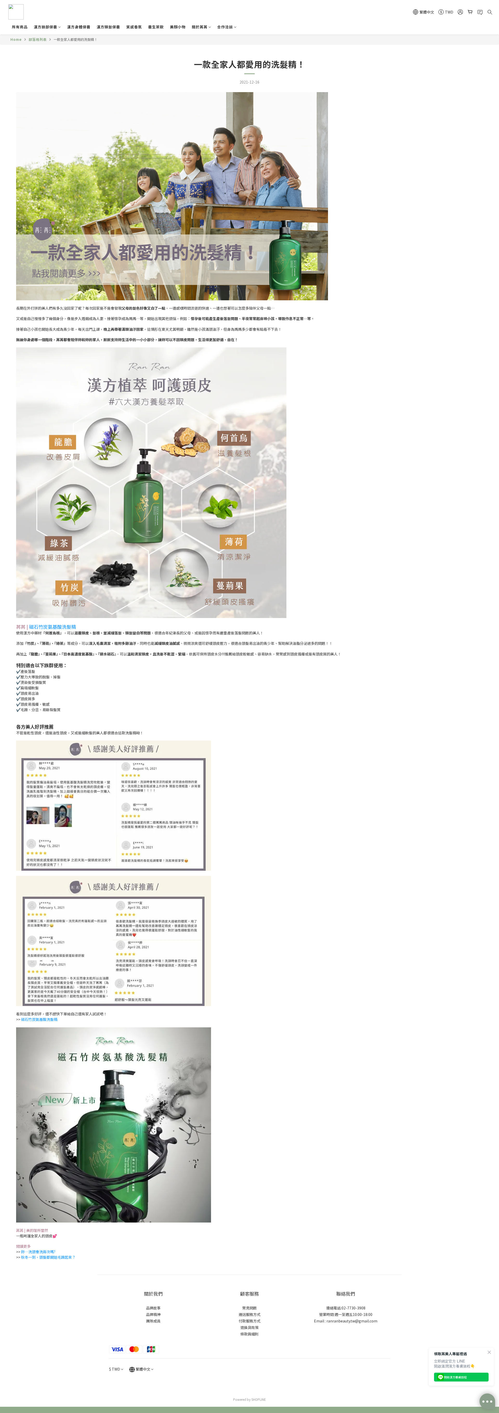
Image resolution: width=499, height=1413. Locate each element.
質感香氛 (134, 26)
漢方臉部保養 (45, 26)
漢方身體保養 (78, 26)
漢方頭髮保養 (108, 26)
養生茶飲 (156, 26)
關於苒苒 (199, 26)
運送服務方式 (249, 1314)
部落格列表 (38, 39)
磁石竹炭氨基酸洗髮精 (52, 626)
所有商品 (20, 26)
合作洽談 (225, 26)
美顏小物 (178, 26)
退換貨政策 (249, 1327)
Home (16, 39)
